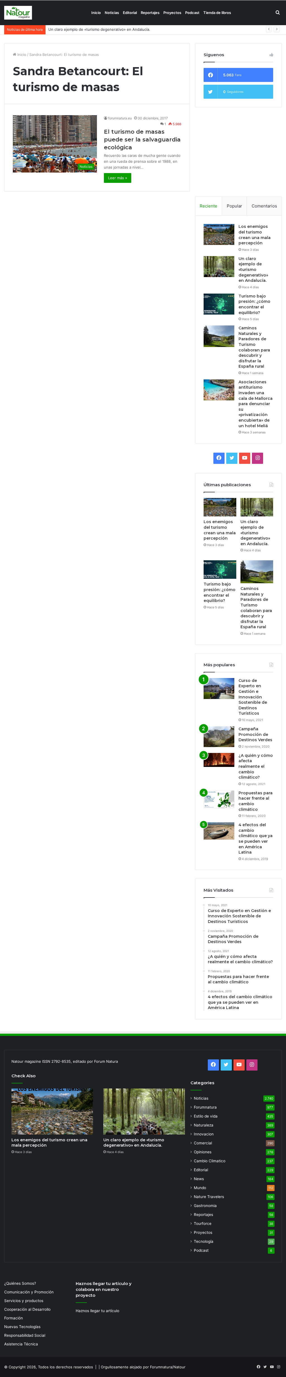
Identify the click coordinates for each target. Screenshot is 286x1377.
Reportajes (150, 12)
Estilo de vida (206, 1116)
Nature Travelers (209, 1196)
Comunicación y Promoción (29, 1292)
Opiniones (202, 1152)
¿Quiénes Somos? (20, 1283)
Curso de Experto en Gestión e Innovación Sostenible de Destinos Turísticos (253, 697)
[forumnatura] (18, 13)
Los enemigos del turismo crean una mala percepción (255, 234)
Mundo (200, 1187)
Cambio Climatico (209, 1161)
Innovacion (204, 1134)
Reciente (208, 206)
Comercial (203, 1143)
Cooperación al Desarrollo (27, 1309)
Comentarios (264, 206)
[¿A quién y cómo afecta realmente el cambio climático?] (219, 760)
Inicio (96, 12)
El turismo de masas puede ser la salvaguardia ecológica (142, 139)
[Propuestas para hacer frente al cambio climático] (219, 799)
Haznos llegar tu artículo (97, 1310)
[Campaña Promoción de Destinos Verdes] (219, 736)
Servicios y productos (23, 1300)
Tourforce (202, 1223)
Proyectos (172, 12)
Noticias (112, 12)
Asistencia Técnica (21, 1344)
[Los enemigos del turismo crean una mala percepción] (219, 234)
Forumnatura (205, 1107)
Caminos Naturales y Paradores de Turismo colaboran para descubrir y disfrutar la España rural (254, 347)
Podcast (192, 12)
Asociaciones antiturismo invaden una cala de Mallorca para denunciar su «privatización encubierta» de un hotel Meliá (256, 403)
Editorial (130, 12)
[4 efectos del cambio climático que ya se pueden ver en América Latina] (219, 831)
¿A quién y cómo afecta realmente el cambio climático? (256, 766)
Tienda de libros (217, 12)
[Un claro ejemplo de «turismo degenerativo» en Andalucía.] (219, 266)
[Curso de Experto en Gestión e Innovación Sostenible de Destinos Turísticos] (219, 688)
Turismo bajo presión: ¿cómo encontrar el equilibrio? (94, 29)
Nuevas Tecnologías (22, 1326)
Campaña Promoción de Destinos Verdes (255, 734)
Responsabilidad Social (24, 1335)
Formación (13, 1318)
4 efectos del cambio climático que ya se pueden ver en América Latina (256, 838)
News (199, 1179)
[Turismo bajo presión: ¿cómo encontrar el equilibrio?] (219, 304)
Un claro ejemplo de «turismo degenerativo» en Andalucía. (253, 269)
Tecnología (203, 1241)
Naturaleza (203, 1125)
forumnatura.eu (120, 118)
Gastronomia (205, 1205)
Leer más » (117, 178)
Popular (234, 206)
